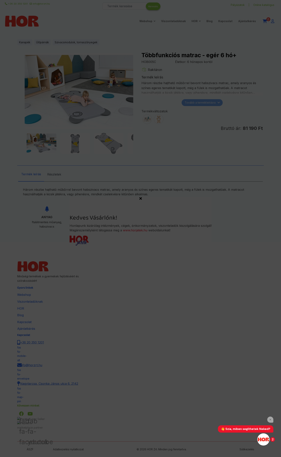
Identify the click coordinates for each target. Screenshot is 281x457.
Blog (209, 21)
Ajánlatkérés (247, 21)
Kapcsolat (225, 21)
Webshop (145, 21)
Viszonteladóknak (173, 21)
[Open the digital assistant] (263, 439)
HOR (195, 21)
